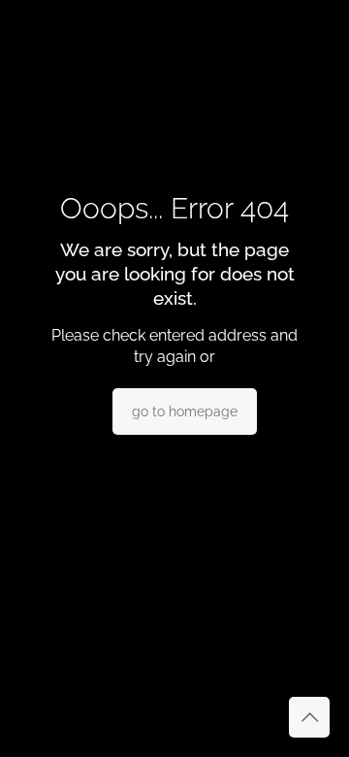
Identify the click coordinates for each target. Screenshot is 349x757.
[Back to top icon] (309, 717)
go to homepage (185, 411)
